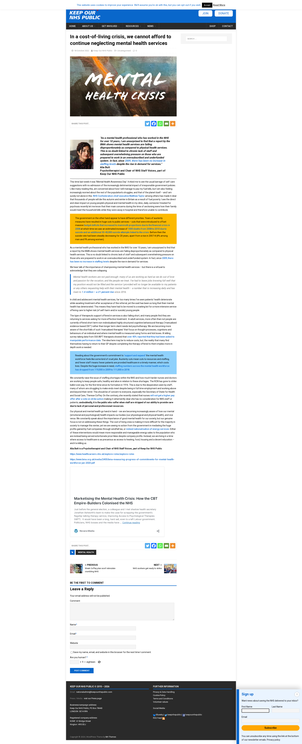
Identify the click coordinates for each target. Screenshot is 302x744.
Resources (132, 26)
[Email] (166, 123)
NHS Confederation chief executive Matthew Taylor (119, 196)
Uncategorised (124, 50)
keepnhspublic (174, 714)
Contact (227, 26)
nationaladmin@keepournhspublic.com (94, 692)
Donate (223, 13)
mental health (86, 552)
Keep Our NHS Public (102, 50)
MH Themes (111, 737)
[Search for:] (206, 38)
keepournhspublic (193, 714)
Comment (75, 601)
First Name (247, 706)
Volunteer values (160, 702)
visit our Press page (93, 698)
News (150, 26)
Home (72, 26)
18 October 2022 (81, 50)
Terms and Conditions (163, 698)
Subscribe (270, 728)
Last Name (277, 706)
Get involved (109, 26)
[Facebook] (154, 123)
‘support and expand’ (134, 355)
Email (73, 633)
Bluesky (159, 714)
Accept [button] (207, 5)
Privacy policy (273, 739)
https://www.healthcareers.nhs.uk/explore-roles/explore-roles (102, 454)
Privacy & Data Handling (164, 692)
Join (205, 13)
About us (87, 26)
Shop (213, 26)
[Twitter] (147, 123)
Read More (219, 5)
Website (74, 643)
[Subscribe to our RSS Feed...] (163, 718)
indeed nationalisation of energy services (147, 429)
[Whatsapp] (160, 123)
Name (73, 624)
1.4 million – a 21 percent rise (98, 292)
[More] (173, 123)
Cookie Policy (159, 695)
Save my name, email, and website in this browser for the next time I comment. (112, 652)
